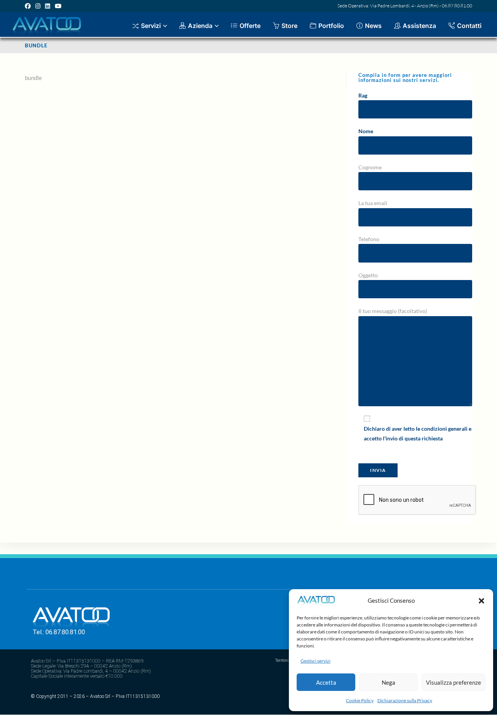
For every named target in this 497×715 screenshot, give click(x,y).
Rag (362, 95)
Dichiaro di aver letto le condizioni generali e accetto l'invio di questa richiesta (417, 433)
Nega (388, 682)
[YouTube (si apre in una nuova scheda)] (58, 6)
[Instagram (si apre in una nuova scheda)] (38, 6)
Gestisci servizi (315, 661)
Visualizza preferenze (453, 682)
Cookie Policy (360, 700)
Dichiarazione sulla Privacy (404, 700)
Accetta (326, 682)
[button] (481, 601)
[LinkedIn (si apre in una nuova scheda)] (47, 6)
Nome (365, 131)
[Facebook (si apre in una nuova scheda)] (29, 6)
